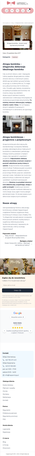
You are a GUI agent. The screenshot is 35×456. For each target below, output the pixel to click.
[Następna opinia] (30, 330)
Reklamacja (7, 397)
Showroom (6, 448)
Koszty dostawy (8, 385)
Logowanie (6, 429)
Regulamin (6, 410)
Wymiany (6, 394)
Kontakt (5, 400)
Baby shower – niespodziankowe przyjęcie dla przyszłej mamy (16, 237)
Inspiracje (15, 57)
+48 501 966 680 (10, 366)
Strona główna (6, 22)
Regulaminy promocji (10, 416)
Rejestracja (6, 432)
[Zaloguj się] (23, 10)
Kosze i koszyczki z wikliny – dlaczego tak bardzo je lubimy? (17, 244)
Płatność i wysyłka (9, 388)
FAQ (4, 419)
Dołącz (16, 290)
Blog (4, 442)
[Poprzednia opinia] (4, 330)
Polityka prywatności (10, 413)
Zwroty (5, 391)
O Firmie (5, 445)
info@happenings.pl (12, 375)
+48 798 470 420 (10, 360)
